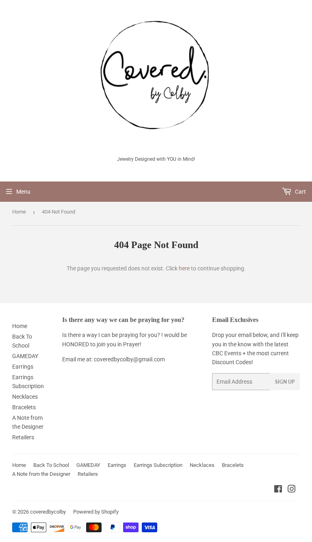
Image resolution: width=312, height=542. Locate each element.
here (184, 268)
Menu (23, 191)
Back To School (51, 465)
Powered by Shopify (96, 512)
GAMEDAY (25, 356)
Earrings (22, 366)
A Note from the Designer (41, 474)
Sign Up (285, 382)
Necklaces (25, 396)
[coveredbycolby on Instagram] (292, 490)
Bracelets (24, 407)
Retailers (23, 437)
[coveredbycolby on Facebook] (278, 490)
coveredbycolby (48, 512)
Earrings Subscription (158, 465)
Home (19, 212)
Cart (300, 191)
